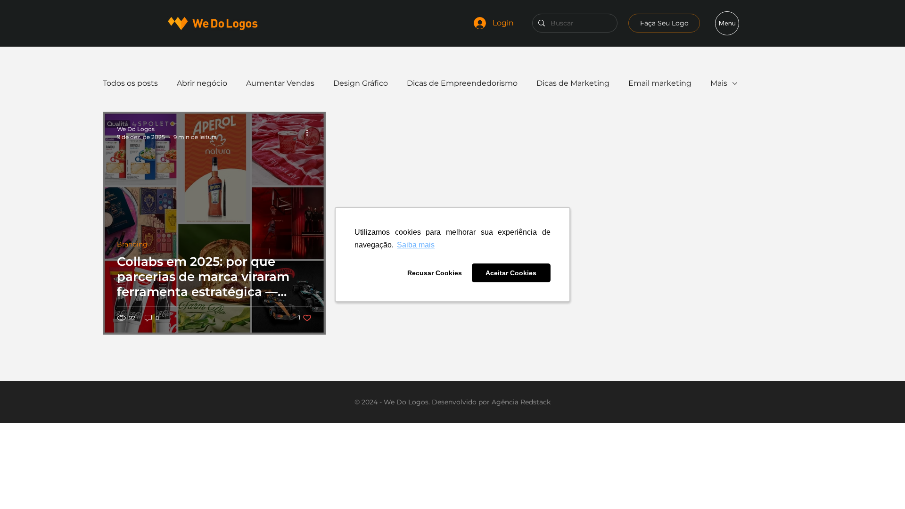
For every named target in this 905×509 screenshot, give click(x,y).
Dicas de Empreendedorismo (462, 83)
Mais (718, 83)
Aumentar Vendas (280, 83)
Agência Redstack (521, 402)
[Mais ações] (310, 132)
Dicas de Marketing (572, 83)
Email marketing (659, 83)
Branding (132, 244)
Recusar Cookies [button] (434, 273)
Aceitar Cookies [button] (510, 273)
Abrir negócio (202, 83)
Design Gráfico (360, 83)
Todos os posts (130, 83)
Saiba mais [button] (416, 245)
